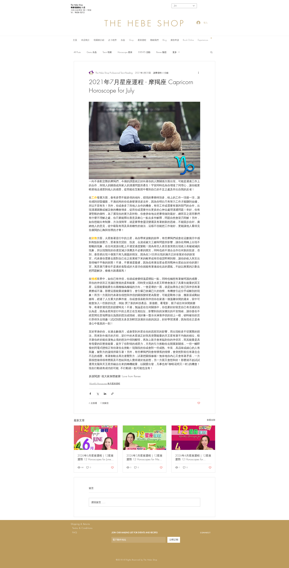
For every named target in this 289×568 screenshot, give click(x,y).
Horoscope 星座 (125, 52)
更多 (174, 52)
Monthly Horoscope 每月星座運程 (104, 383)
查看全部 (211, 419)
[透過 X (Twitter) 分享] (97, 393)
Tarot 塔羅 (107, 52)
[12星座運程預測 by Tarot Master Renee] (95, 438)
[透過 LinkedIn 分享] (105, 393)
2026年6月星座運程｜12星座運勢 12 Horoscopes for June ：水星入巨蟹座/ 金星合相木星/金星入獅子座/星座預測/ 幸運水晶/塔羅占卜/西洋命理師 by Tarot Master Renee (96, 457)
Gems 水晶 (92, 52)
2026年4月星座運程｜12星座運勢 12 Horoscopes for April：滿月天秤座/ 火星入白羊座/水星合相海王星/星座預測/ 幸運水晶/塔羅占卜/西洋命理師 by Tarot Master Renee (193, 457)
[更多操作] (198, 72)
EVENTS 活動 (144, 52)
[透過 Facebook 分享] (90, 393)
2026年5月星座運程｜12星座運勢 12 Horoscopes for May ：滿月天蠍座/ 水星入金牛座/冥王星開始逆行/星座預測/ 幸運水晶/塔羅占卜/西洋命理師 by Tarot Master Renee (144, 457)
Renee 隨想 (161, 52)
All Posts (77, 52)
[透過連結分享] (112, 393)
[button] (211, 37)
